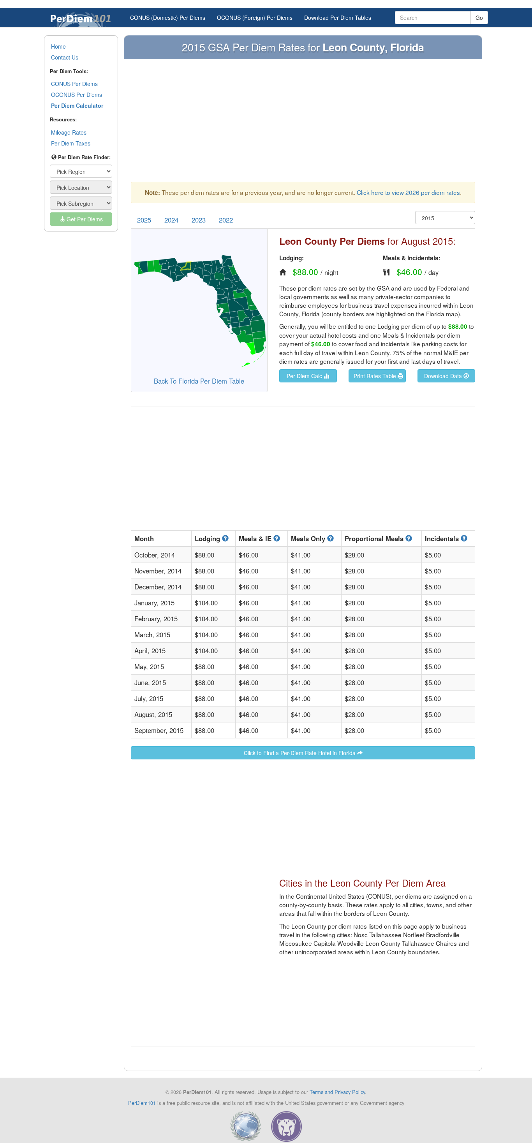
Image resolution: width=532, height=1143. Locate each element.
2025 (144, 219)
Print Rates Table (376, 376)
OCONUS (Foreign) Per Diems (254, 17)
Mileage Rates (68, 132)
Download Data (443, 376)
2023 (199, 219)
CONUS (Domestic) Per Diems (167, 17)
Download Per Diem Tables (337, 17)
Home (58, 46)
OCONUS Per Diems (76, 94)
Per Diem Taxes (70, 143)
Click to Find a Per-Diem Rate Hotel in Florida (300, 753)
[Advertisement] (303, 124)
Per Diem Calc (305, 376)
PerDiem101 (142, 1102)
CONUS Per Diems (74, 84)
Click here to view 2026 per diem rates (408, 192)
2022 (226, 219)
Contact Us (64, 57)
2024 (171, 219)
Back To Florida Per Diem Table (199, 381)
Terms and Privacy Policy (337, 1092)
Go (479, 17)
